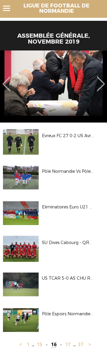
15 (39, 344)
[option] (53, 86)
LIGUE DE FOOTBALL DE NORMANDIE (56, 8)
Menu (9, 8)
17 (68, 344)
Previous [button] (6, 79)
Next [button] (101, 79)
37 (81, 344)
